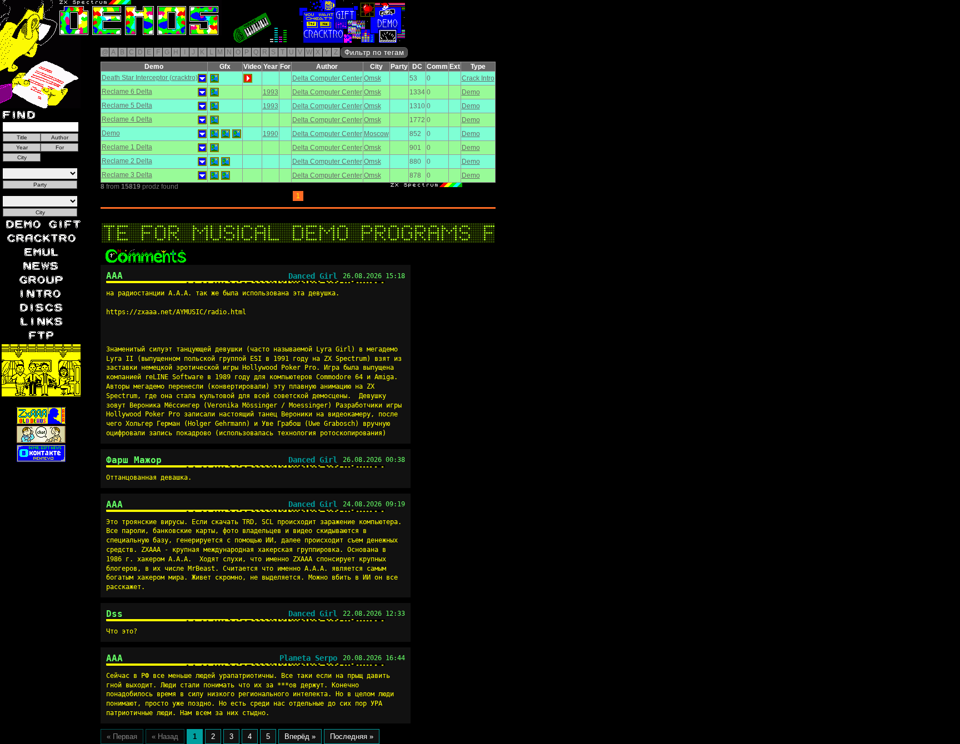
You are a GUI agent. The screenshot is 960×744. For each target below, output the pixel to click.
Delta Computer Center (327, 78)
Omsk (372, 78)
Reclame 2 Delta (127, 161)
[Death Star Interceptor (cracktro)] (214, 78)
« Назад (165, 736)
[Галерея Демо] (108, 40)
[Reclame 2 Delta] (214, 161)
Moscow (376, 134)
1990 (270, 134)
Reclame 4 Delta (127, 119)
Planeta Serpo (308, 657)
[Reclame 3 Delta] (214, 175)
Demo (471, 92)
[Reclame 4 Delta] (214, 119)
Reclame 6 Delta (127, 91)
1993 (270, 92)
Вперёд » (300, 736)
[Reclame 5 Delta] (214, 106)
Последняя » (351, 736)
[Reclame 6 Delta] (214, 92)
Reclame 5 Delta (127, 105)
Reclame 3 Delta (127, 175)
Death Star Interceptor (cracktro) (150, 78)
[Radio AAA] (26, 40)
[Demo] (214, 133)
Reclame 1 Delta (127, 147)
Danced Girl (312, 276)
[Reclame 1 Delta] (214, 147)
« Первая (122, 736)
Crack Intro (478, 78)
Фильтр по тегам (374, 52)
